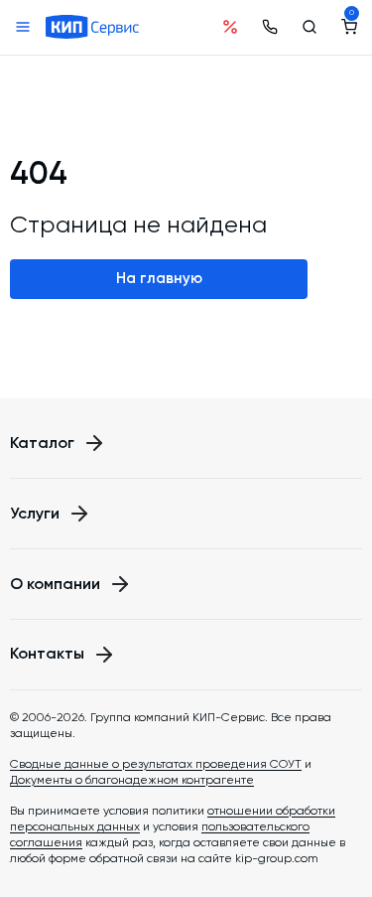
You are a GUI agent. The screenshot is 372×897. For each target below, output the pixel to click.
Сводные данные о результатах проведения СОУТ (156, 764)
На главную (159, 278)
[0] (349, 27)
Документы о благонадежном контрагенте (132, 780)
